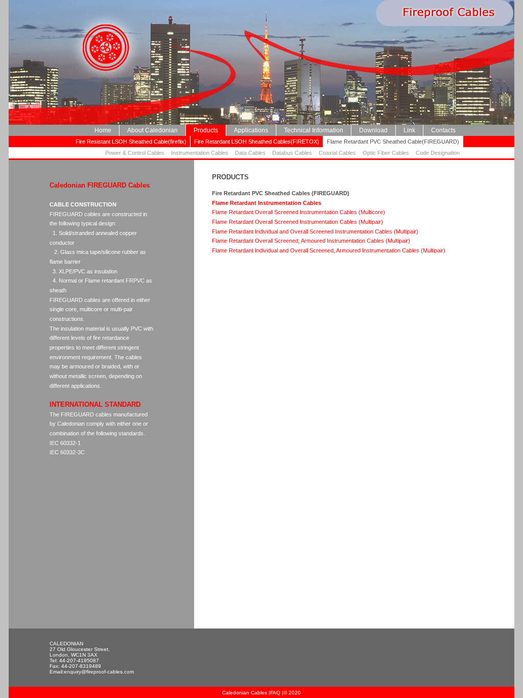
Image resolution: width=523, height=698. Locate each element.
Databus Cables (292, 153)
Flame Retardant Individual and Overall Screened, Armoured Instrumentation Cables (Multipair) (328, 250)
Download (373, 130)
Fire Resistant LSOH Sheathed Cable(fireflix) (131, 141)
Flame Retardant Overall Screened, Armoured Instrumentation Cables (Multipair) (311, 241)
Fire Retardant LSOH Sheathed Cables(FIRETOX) (256, 141)
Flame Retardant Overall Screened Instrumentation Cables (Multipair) (297, 222)
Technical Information (313, 130)
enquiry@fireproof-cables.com (99, 671)
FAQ (275, 692)
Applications (251, 130)
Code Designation (438, 153)
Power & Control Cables (134, 153)
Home (102, 130)
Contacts (443, 130)
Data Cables (250, 153)
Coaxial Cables (337, 153)
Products (206, 130)
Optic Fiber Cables (386, 153)
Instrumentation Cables (199, 153)
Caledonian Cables (245, 692)
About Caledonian (152, 130)
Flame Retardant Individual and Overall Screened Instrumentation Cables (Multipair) (315, 231)
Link (409, 130)
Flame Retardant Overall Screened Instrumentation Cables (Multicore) (298, 212)
